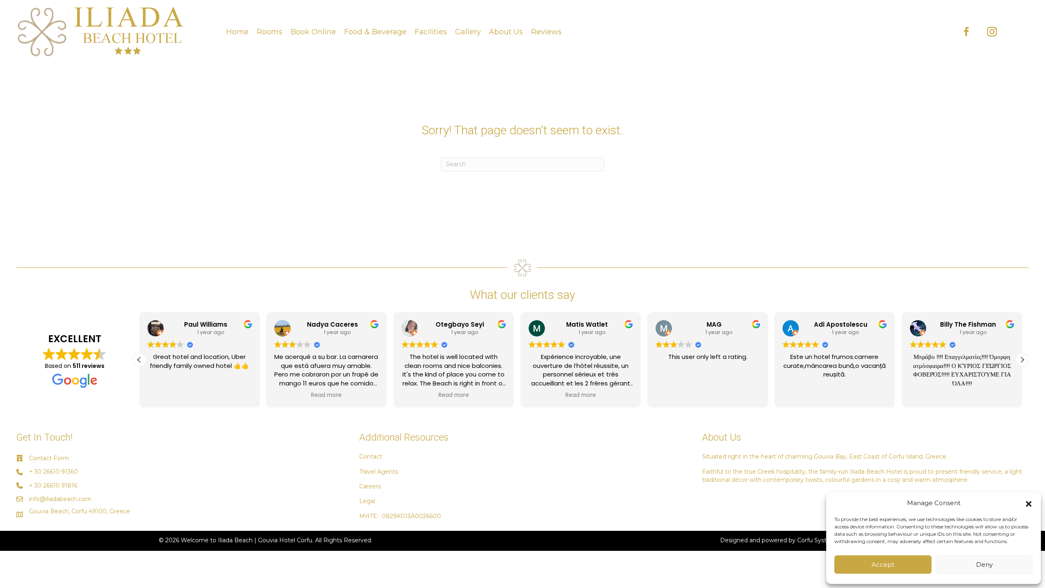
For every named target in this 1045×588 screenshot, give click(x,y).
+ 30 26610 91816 (53, 485)
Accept (883, 564)
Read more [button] (326, 395)
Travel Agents (378, 471)
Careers (370, 486)
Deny (984, 564)
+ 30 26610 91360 (53, 471)
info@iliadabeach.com (60, 499)
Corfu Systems (818, 540)
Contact (370, 456)
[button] (1029, 503)
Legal (367, 501)
